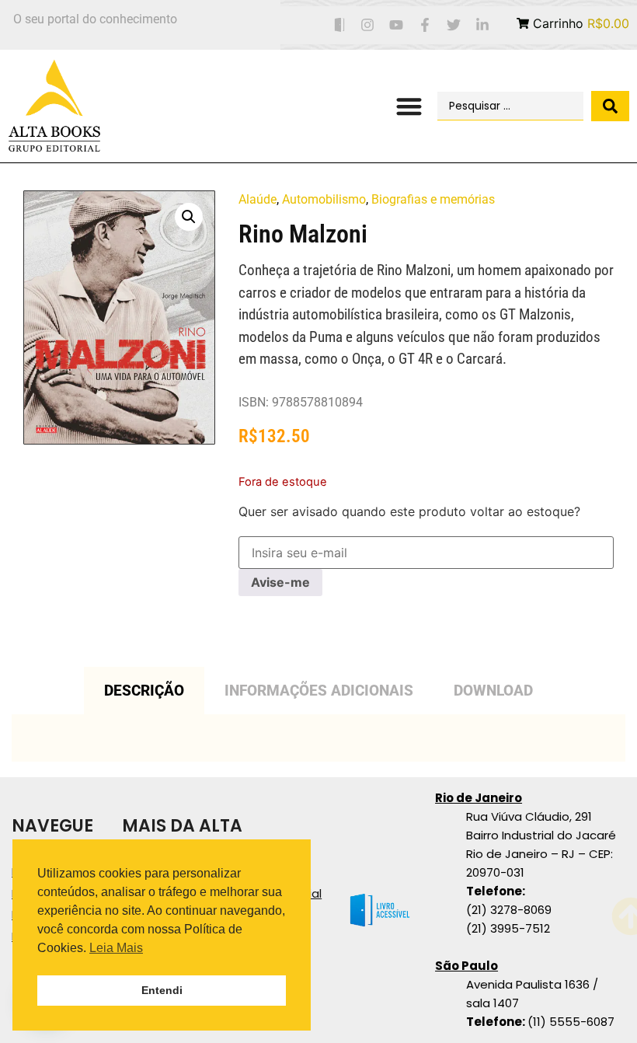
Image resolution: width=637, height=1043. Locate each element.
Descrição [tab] (144, 690)
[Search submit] (610, 106)
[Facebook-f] (425, 25)
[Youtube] (396, 25)
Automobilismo (324, 199)
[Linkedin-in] (482, 25)
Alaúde (257, 199)
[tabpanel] (318, 738)
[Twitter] (453, 25)
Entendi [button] (162, 990)
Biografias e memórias (433, 199)
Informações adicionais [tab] (319, 690)
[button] (409, 106)
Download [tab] (493, 690)
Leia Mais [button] (116, 947)
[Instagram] (368, 25)
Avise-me (280, 582)
